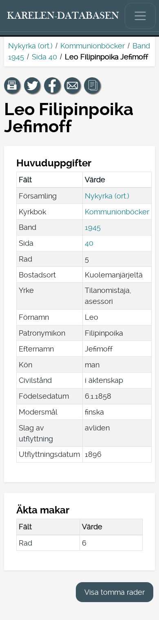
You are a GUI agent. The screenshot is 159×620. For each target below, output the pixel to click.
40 (89, 243)
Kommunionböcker (92, 45)
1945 (93, 227)
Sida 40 (44, 56)
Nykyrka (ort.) (30, 45)
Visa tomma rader (114, 592)
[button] (12, 85)
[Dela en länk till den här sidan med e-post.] (72, 85)
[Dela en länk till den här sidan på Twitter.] (32, 85)
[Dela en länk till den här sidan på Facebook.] (52, 85)
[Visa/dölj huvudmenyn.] (140, 16)
